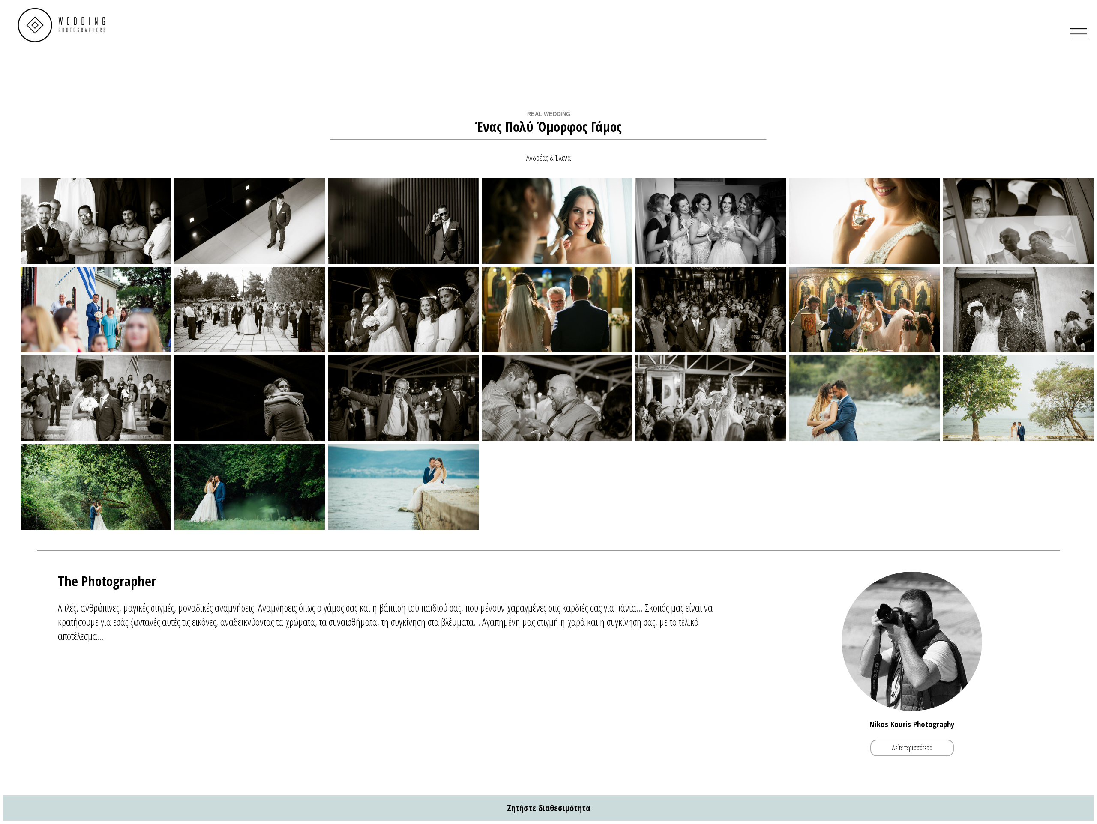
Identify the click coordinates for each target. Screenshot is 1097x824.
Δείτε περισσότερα (912, 747)
